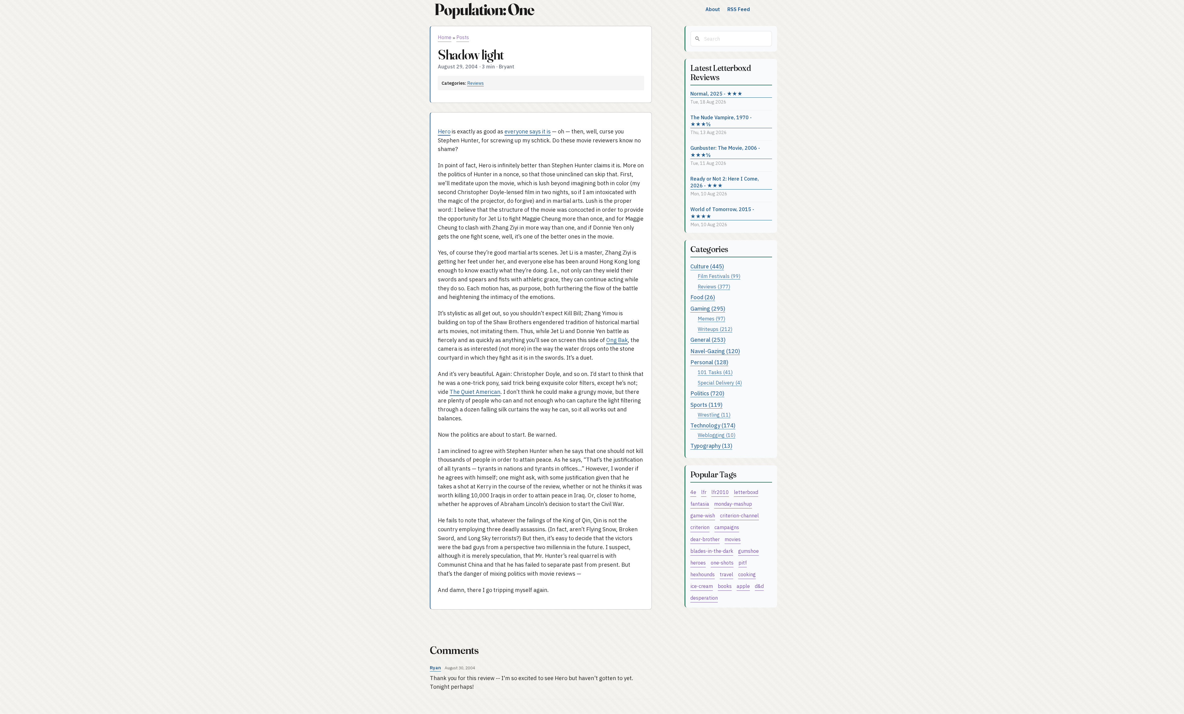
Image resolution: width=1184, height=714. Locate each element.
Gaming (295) (707, 308)
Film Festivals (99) (719, 276)
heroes (698, 562)
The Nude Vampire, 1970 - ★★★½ (721, 121)
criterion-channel (739, 515)
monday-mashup (733, 503)
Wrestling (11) (714, 414)
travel (726, 574)
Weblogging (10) (716, 435)
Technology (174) (712, 425)
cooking (747, 574)
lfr (703, 492)
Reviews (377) (714, 286)
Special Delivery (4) (720, 382)
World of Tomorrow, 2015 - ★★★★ (722, 212)
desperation (704, 597)
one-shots (722, 562)
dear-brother (705, 539)
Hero (444, 131)
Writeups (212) (715, 329)
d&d (759, 586)
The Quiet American (475, 391)
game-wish (702, 515)
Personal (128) (709, 362)
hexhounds (702, 574)
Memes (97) (711, 318)
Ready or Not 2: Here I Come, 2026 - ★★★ (724, 182)
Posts (462, 37)
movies (733, 539)
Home (444, 37)
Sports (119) (706, 404)
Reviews (475, 83)
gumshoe (748, 551)
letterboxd (746, 492)
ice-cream (701, 586)
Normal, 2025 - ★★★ (716, 93)
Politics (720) (707, 393)
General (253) (708, 339)
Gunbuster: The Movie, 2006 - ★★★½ (725, 151)
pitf (742, 562)
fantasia (699, 503)
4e (693, 492)
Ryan (435, 668)
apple (743, 586)
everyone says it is (527, 131)
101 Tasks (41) (715, 372)
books (725, 586)
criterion (699, 527)
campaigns (726, 527)
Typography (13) (711, 445)
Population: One (484, 9)
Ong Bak (617, 340)
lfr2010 (720, 492)
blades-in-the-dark (711, 551)
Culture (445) (707, 266)
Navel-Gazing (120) (715, 351)
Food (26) (702, 297)
